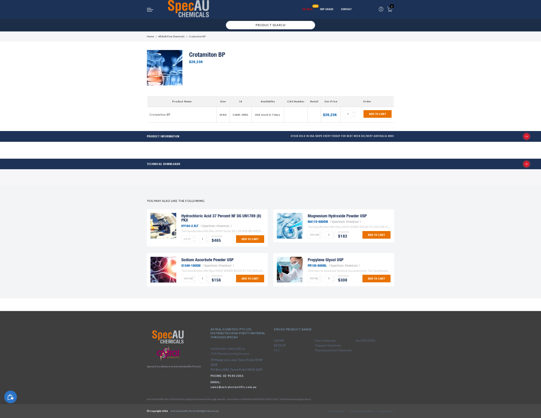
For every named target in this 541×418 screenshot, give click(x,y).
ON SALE (307, 9)
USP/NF (279, 340)
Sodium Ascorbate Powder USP (207, 259)
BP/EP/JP (280, 345)
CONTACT (346, 9)
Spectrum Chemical (215, 226)
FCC (277, 350)
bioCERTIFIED (366, 340)
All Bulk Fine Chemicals (171, 36)
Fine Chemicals (325, 340)
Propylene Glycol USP (325, 259)
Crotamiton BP (160, 114)
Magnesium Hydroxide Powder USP (337, 215)
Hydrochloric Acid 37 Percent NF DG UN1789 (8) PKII (221, 218)
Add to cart (377, 114)
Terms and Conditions (362, 411)
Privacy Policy (336, 411)
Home (150, 36)
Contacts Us (386, 411)
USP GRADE (327, 9)
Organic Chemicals (328, 345)
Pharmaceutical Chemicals (333, 350)
